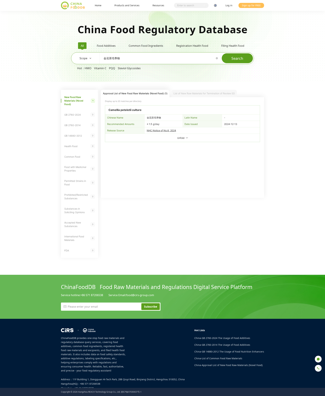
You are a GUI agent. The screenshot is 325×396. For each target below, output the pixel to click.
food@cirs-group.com (140, 295)
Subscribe (150, 306)
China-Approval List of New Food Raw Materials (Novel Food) (228, 365)
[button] (217, 58)
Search (237, 58)
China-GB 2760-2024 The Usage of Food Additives (222, 338)
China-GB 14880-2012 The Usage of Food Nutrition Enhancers (229, 351)
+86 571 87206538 (91, 295)
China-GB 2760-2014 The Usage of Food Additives (222, 344)
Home (98, 5)
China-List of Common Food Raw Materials (218, 358)
